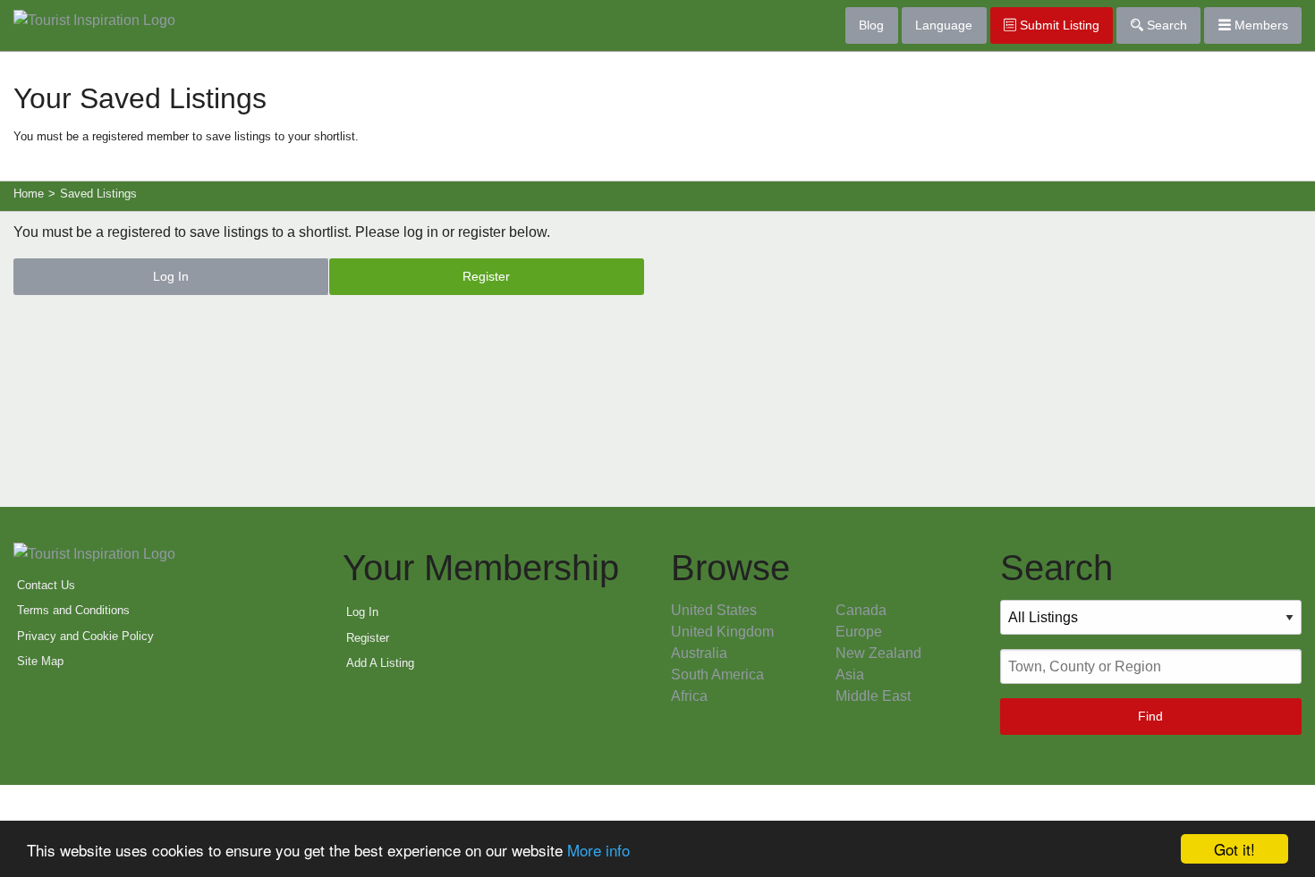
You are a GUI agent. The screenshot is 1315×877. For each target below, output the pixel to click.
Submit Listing (1057, 25)
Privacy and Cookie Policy (85, 636)
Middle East (873, 696)
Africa (689, 696)
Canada (861, 610)
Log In (171, 276)
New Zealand (878, 653)
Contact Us (46, 585)
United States (714, 610)
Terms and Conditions (73, 610)
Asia (850, 674)
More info (598, 850)
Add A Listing (380, 663)
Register (486, 276)
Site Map (40, 661)
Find (1150, 716)
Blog (871, 25)
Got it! (1234, 849)
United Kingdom (722, 631)
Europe (859, 631)
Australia (699, 653)
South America (717, 674)
